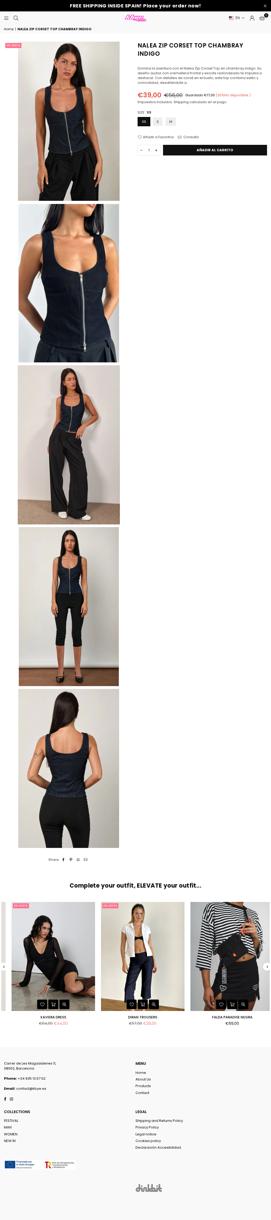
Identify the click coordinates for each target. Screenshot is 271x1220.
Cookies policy (148, 1140)
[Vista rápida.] (57, 1004)
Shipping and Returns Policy (159, 1120)
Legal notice (146, 1134)
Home (8, 29)
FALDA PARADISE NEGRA (225, 1017)
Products (143, 1085)
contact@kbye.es (31, 1088)
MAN (8, 1127)
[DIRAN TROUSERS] (135, 956)
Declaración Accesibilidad (158, 1147)
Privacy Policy (147, 1127)
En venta (13, 45)
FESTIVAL (11, 1120)
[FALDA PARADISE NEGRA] (225, 956)
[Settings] (252, 18)
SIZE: (144, 112)
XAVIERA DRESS (46, 1017)
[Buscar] (16, 17)
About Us (143, 1079)
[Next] (267, 967)
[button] (236, 18)
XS (144, 121)
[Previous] (4, 967)
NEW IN (10, 1140)
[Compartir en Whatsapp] (78, 859)
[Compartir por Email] (86, 859)
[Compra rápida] (46, 1004)
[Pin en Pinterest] (71, 859)
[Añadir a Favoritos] (35, 1004)
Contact (142, 1092)
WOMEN (10, 1134)
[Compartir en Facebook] (64, 859)
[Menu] (6, 17)
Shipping (181, 102)
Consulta (191, 137)
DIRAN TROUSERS (135, 1017)
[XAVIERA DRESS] (46, 956)
